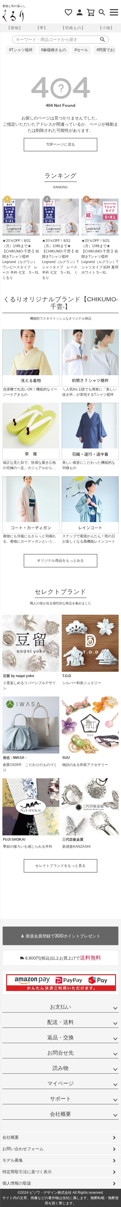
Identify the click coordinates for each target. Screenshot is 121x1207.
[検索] (102, 12)
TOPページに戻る (60, 144)
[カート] (90, 12)
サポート (60, 1099)
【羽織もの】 (73, 28)
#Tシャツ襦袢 (21, 50)
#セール (81, 50)
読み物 (60, 1068)
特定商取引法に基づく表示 (27, 1171)
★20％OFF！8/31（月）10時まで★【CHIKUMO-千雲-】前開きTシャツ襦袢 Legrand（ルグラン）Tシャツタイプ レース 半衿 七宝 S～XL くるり (60, 259)
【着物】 (14, 28)
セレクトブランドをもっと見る (60, 866)
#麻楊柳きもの (53, 50)
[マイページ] (79, 12)
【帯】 (42, 28)
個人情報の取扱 (16, 1183)
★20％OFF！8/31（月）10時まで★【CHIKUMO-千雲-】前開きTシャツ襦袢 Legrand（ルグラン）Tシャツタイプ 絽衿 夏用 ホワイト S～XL (99, 257)
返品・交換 (60, 1037)
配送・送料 (60, 1022)
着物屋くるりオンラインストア (12, 16)
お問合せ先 (60, 1053)
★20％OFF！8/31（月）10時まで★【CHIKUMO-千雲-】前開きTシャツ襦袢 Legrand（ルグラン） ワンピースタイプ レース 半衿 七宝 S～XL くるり (21, 259)
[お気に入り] (68, 12)
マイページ (60, 1083)
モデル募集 (12, 1160)
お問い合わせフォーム (22, 1148)
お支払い (60, 1007)
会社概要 (60, 1114)
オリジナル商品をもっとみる (60, 560)
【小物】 (106, 28)
